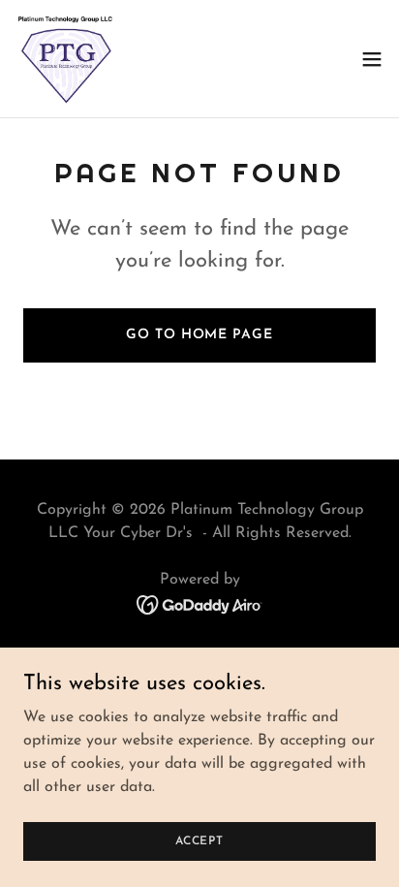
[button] (372, 59)
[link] (66, 59)
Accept (199, 840)
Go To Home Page (199, 335)
